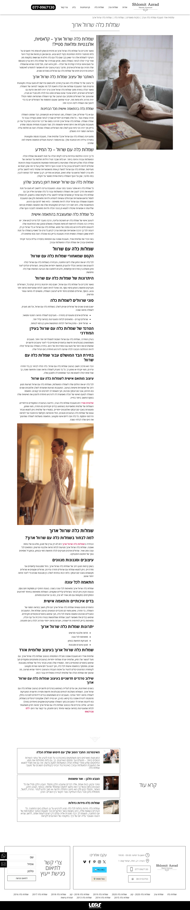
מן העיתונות (85, 7)
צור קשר (64, 7)
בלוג (74, 7)
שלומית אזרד (87, 402)
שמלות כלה (99, 7)
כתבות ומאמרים (133, 17)
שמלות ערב (113, 7)
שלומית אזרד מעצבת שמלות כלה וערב (158, 17)
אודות (124, 7)
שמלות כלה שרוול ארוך (73, 544)
